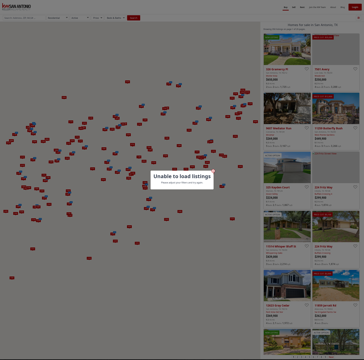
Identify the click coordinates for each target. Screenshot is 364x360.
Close (213, 171)
